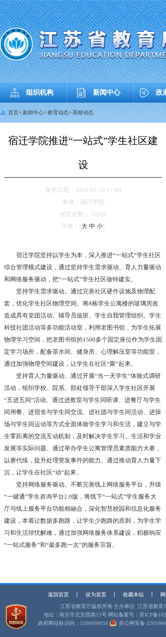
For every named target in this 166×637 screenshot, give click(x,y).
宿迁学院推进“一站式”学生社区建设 (83, 152)
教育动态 (58, 112)
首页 (13, 112)
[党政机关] (16, 617)
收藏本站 (133, 595)
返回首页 (58, 595)
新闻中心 (106, 92)
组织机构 (40, 92)
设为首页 (95, 595)
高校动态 (83, 112)
